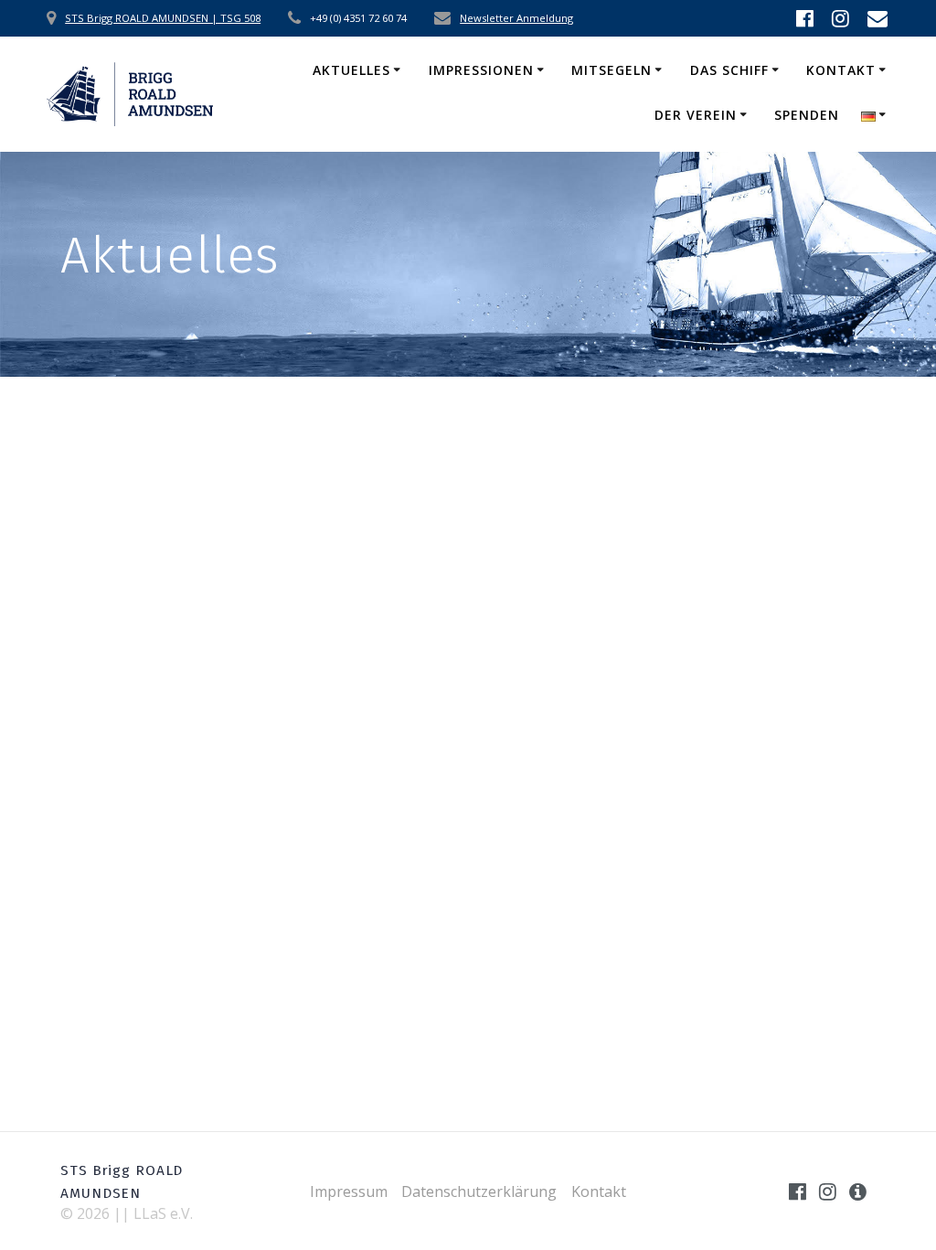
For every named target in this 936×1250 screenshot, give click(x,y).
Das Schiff (729, 70)
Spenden (806, 114)
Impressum (349, 1191)
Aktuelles (351, 70)
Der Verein (695, 114)
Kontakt (841, 70)
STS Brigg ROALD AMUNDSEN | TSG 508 (163, 18)
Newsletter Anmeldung (516, 18)
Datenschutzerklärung (479, 1191)
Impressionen (481, 70)
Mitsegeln (611, 70)
